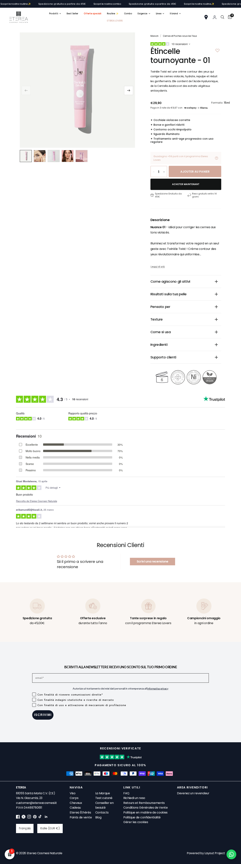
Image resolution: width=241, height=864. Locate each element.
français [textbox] (25, 828)
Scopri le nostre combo (95, 4)
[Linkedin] (46, 817)
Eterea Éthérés (80, 812)
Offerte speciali (92, 13)
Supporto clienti (163, 357)
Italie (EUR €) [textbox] (50, 828)
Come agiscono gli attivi (170, 281)
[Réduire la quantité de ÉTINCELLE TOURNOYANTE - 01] (153, 172)
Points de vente (81, 817)
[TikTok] (40, 817)
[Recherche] (222, 17)
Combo (128, 13)
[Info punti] (216, 158)
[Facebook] (18, 817)
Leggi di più (158, 266)
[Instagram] (29, 817)
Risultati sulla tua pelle (168, 294)
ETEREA (21, 787)
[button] (128, 90)
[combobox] (25, 828)
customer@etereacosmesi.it (36, 803)
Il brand (174, 13)
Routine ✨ (112, 13)
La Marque (102, 793)
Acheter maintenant (185, 184)
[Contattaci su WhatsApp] (231, 854)
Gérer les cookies (135, 822)
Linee (159, 13)
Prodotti (53, 13)
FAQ (126, 793)
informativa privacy (157, 688)
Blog (98, 817)
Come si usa (160, 332)
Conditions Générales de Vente (145, 807)
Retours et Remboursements (144, 803)
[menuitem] (55, 13)
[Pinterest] (35, 817)
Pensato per (160, 306)
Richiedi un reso (134, 798)
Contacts (102, 812)
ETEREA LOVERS (115, 20)
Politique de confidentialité (142, 817)
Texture (156, 319)
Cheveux (76, 803)
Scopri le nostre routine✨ (187, 4)
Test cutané (103, 798)
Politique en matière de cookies (145, 812)
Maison (154, 35)
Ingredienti (159, 344)
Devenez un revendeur (193, 793)
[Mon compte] (214, 17)
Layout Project (214, 853)
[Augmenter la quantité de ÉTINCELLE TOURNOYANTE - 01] (164, 172)
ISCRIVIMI (43, 714)
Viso (73, 793)
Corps (74, 798)
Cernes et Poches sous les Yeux (180, 35)
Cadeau (75, 807)
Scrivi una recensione (152, 561)
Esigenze (142, 13)
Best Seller (72, 13)
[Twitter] (23, 817)
